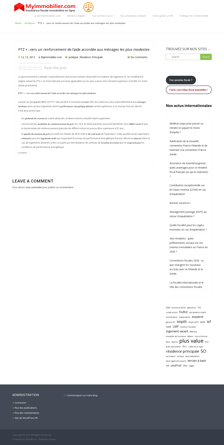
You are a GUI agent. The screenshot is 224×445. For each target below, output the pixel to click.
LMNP (168, 327)
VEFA (185, 366)
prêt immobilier (173, 346)
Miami (190, 336)
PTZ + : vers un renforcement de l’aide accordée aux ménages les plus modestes (84, 49)
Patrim (175, 342)
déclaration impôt (197, 312)
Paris (168, 342)
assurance (191, 307)
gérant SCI (170, 322)
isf (209, 321)
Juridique (29, 23)
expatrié (197, 317)
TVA (167, 366)
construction (172, 312)
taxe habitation (193, 356)
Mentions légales (76, 15)
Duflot (183, 312)
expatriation (184, 317)
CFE (199, 307)
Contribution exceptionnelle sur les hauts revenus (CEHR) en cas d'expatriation (188, 190)
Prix (207, 342)
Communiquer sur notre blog (82, 395)
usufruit (176, 365)
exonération (171, 317)
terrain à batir (197, 361)
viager (191, 366)
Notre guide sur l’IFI (163, 15)
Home (18, 23)
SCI (203, 351)
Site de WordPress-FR (26, 417)
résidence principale (182, 351)
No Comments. (139, 57)
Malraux (193, 331)
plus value (191, 341)
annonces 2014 (178, 307)
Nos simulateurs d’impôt (133, 15)
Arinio (53, 439)
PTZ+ (185, 346)
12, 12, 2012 (28, 57)
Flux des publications (26, 407)
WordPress (31, 439)
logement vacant (177, 331)
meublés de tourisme (176, 336)
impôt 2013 (193, 322)
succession (171, 356)
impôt (182, 321)
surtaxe (180, 356)
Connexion (20, 402)
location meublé (188, 327)
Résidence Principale (91, 57)
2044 (168, 307)
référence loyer (195, 346)
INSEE (202, 322)
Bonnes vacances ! (180, 203)
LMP (176, 326)
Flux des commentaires (27, 412)
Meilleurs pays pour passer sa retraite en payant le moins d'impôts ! (186, 128)
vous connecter (33, 187)
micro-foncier (201, 336)
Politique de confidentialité (194, 15)
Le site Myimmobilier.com (47, 15)
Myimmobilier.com (51, 57)
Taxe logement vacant (176, 361)
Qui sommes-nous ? (102, 15)
